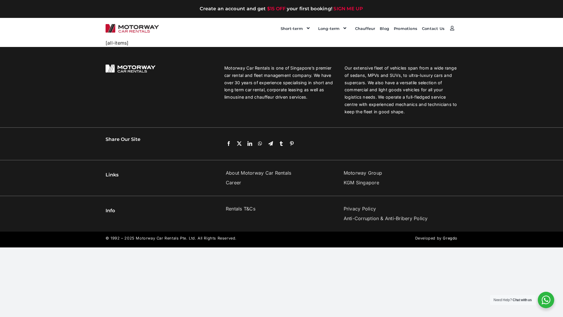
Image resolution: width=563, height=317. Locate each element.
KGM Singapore (361, 183)
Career (233, 183)
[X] (239, 144)
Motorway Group (363, 173)
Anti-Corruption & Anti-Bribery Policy (386, 218)
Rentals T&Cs (240, 209)
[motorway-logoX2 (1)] (132, 26)
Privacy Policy (360, 209)
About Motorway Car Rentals (258, 173)
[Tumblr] (281, 144)
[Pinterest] (291, 144)
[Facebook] (228, 144)
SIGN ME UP (348, 8)
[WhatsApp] (260, 144)
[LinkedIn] (250, 144)
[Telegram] (270, 144)
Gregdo (450, 238)
